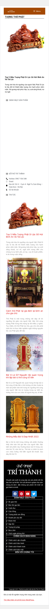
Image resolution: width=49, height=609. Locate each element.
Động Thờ (10, 123)
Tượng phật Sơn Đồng (16, 168)
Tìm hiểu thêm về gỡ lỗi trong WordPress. (19, 600)
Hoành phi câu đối (14, 157)
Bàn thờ (9, 131)
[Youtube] (28, 494)
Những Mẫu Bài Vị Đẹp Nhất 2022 (22, 436)
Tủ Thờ (11, 148)
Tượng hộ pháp (13, 164)
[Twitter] (34, 494)
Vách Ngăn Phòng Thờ (16, 112)
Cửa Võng (10, 120)
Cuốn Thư (10, 160)
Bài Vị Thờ (10, 109)
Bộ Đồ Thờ (10, 116)
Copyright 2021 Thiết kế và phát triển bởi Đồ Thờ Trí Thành (27, 589)
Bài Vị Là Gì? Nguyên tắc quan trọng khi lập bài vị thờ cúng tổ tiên (24, 376)
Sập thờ (11, 133)
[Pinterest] (21, 494)
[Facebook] (15, 494)
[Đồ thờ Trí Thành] (11, 11)
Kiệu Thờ (9, 127)
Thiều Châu (11, 105)
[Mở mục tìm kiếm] (28, 11)
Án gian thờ (13, 137)
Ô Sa (10, 144)
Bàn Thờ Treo (14, 141)
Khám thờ (10, 153)
